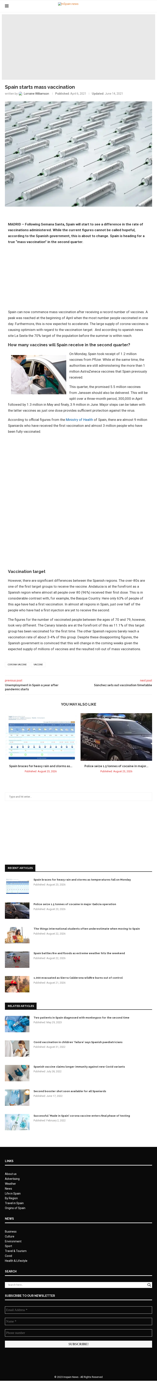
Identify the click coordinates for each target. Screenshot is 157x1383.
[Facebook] (135, 6)
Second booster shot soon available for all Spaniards (70, 1091)
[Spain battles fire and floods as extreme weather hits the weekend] (17, 960)
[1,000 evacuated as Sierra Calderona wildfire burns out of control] (17, 984)
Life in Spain (13, 1193)
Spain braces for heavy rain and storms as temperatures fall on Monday (82, 879)
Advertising (12, 1178)
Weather (10, 1183)
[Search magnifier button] (149, 1285)
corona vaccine (17, 664)
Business (11, 1231)
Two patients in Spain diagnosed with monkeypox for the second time (81, 1017)
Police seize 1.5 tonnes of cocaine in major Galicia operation (75, 904)
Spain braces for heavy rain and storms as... (40, 766)
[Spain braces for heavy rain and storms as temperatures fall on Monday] (40, 737)
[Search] (150, 6)
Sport (8, 1246)
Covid (8, 1255)
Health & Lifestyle (16, 1260)
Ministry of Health (79, 420)
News (8, 1188)
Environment (13, 1241)
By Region (11, 1198)
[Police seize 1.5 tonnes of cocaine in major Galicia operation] (116, 737)
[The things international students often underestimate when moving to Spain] (17, 935)
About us (11, 1174)
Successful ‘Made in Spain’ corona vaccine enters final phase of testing (82, 1115)
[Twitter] (139, 6)
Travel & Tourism (16, 1251)
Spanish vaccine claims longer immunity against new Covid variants (79, 1066)
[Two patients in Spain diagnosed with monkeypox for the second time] (17, 1024)
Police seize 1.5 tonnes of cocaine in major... (116, 766)
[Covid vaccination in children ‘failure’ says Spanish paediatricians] (17, 1048)
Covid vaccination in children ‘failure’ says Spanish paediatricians (78, 1042)
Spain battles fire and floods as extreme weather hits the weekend (79, 953)
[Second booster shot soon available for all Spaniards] (17, 1097)
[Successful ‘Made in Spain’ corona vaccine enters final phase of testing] (17, 1122)
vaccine (38, 664)
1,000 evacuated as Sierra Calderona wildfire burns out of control (78, 977)
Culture (9, 1236)
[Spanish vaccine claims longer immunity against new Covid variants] (17, 1073)
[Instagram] (144, 6)
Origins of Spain (15, 1208)
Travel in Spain (14, 1203)
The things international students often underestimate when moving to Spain (87, 928)
